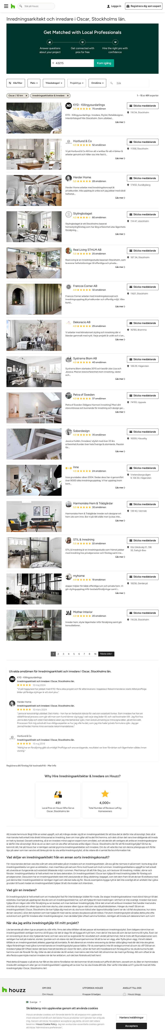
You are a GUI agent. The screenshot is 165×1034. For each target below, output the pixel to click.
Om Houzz (47, 994)
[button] (6, 6)
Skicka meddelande (144, 105)
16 (95, 654)
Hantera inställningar (131, 1017)
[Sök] (21, 6)
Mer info (52, 765)
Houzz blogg (134, 994)
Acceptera (131, 1025)
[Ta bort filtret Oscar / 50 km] (26, 95)
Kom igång (104, 63)
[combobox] (36, 6)
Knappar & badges (91, 994)
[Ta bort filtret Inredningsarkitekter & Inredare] (67, 95)
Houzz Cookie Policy (46, 1024)
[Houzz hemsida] (13, 6)
